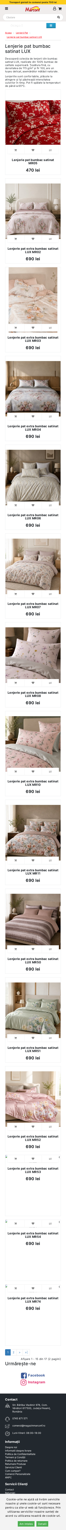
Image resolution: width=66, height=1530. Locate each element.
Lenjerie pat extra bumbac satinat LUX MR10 (33, 782)
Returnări (10, 1492)
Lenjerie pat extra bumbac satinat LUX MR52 (33, 1138)
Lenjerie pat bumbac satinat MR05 (33, 161)
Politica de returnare (16, 1460)
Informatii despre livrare (18, 1450)
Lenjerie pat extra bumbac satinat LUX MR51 (33, 1049)
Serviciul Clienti (13, 1467)
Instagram (36, 1382)
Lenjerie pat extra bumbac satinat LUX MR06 (33, 516)
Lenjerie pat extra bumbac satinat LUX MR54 (33, 1235)
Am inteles (26, 1524)
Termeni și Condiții (15, 1457)
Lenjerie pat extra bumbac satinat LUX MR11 (33, 871)
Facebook (36, 1375)
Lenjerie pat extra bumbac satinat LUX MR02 (33, 250)
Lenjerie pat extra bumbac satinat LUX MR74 (33, 1299)
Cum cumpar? (12, 1470)
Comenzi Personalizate (17, 1474)
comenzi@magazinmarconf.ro (28, 1425)
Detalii (42, 1524)
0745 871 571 (20, 1418)
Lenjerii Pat (22, 32)
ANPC (8, 1477)
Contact (9, 1489)
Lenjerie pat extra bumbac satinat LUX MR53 (33, 1170)
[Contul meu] (54, 9)
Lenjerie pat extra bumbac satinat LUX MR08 (33, 694)
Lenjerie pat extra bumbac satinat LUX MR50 (33, 960)
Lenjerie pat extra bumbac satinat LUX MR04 (33, 427)
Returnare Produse (15, 1463)
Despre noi (11, 1447)
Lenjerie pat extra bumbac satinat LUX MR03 (33, 339)
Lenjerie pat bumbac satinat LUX (24, 37)
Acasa (8, 32)
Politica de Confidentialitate (20, 1454)
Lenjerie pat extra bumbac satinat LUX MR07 (33, 605)
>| (26, 1352)
